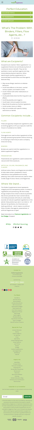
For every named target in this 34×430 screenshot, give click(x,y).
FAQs (9, 224)
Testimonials (17, 381)
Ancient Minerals (17, 330)
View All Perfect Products (17, 322)
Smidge (17, 347)
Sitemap (17, 376)
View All (17, 354)
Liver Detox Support (17, 310)
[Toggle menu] (2, 2)
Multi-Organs (17, 315)
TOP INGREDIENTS (8, 17)
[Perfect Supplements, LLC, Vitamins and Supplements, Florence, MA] (11, 247)
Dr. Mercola (17, 335)
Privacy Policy (17, 364)
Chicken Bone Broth (17, 303)
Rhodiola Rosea (17, 317)
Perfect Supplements (17, 349)
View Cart (17, 372)
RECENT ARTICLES (8, 21)
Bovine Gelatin (17, 301)
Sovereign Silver (17, 351)
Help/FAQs (17, 362)
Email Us (17, 286)
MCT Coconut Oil (17, 305)
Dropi (17, 337)
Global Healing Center (17, 340)
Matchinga (17, 313)
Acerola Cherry (17, 299)
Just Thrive (17, 344)
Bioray (17, 332)
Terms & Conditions (17, 366)
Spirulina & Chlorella (17, 318)
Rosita (17, 345)
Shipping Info (17, 367)
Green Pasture (17, 342)
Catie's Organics (17, 333)
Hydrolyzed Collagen (17, 306)
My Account (17, 371)
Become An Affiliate (17, 374)
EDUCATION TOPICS (8, 13)
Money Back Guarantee (17, 369)
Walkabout (17, 352)
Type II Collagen (17, 320)
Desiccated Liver (17, 308)
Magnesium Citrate (17, 311)
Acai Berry (17, 298)
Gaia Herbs (17, 338)
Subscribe (28, 396)
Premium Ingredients (21, 214)
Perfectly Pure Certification (17, 379)
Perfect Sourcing (21, 224)
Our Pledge (4, 216)
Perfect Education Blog (17, 378)
